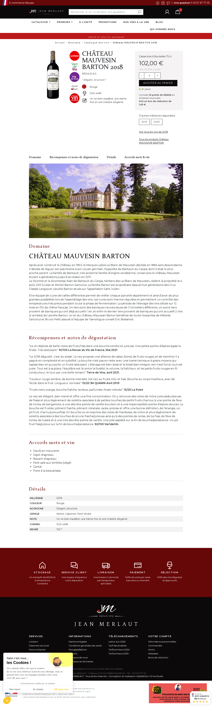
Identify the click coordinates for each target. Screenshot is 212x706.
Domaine (35, 157)
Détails (111, 157)
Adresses (153, 653)
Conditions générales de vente (85, 645)
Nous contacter (37, 649)
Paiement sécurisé (39, 645)
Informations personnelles (162, 641)
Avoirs (151, 649)
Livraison (33, 641)
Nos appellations (78, 649)
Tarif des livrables (117, 645)
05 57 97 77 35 (201, 2)
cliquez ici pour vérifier (136, 669)
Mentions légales (78, 641)
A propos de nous (78, 657)
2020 (157, 122)
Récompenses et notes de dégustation (74, 157)
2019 (144, 122)
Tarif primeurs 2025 (118, 653)
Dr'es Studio (156, 676)
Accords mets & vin (137, 157)
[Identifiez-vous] (167, 11)
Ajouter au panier (158, 82)
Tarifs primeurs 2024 (119, 649)
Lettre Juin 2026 (116, 641)
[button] (7, 700)
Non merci (14, 689)
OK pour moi (61, 689)
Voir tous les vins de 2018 (153, 131)
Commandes (155, 645)
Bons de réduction (158, 657)
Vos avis (73, 653)
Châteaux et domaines (81, 661)
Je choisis (38, 689)
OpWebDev (142, 676)
